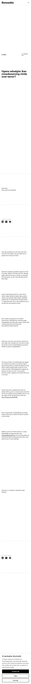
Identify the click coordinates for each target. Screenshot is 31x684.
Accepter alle (15, 671)
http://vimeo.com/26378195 (10, 397)
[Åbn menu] (28, 3)
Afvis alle (15, 680)
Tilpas (15, 676)
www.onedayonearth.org (8, 435)
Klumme (4, 54)
